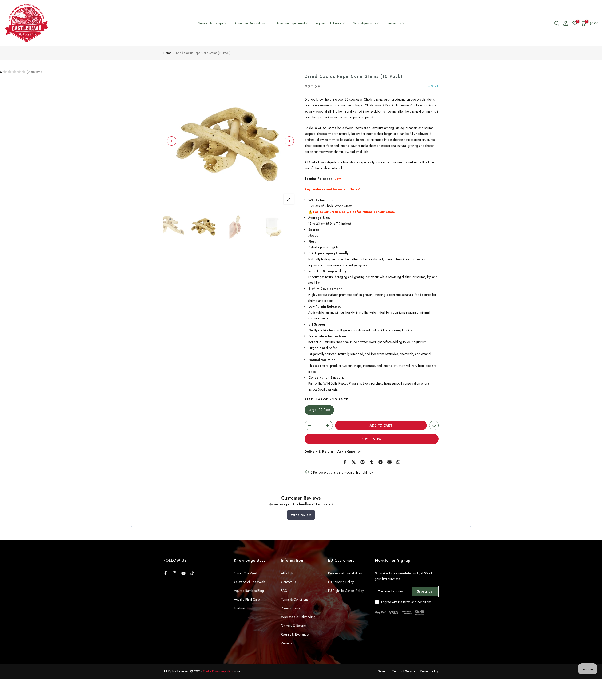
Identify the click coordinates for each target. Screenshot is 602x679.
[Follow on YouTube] (183, 573)
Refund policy (429, 671)
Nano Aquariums (364, 23)
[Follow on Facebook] (165, 573)
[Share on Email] (389, 462)
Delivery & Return (319, 451)
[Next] (289, 141)
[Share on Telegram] (380, 462)
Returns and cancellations (345, 573)
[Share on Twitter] (354, 462)
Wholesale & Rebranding (298, 617)
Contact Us (288, 582)
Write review (301, 515)
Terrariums (394, 23)
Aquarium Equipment (290, 23)
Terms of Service (403, 671)
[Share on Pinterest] (362, 462)
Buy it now (371, 438)
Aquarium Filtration (329, 23)
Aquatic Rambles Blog (249, 590)
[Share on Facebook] (345, 462)
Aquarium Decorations (249, 23)
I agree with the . (406, 602)
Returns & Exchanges (295, 634)
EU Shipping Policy (341, 582)
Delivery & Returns (293, 625)
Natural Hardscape (210, 23)
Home (167, 53)
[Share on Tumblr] (371, 462)
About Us (287, 573)
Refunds (286, 643)
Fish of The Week (246, 573)
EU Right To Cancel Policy (346, 590)
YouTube (239, 608)
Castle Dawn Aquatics (218, 671)
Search (383, 671)
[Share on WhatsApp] (398, 462)
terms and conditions (417, 602)
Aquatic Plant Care (247, 599)
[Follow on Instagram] (174, 573)
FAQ (284, 590)
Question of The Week (249, 582)
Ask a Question (349, 451)
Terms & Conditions (294, 599)
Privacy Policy (290, 608)
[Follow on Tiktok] (192, 573)
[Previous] (171, 141)
